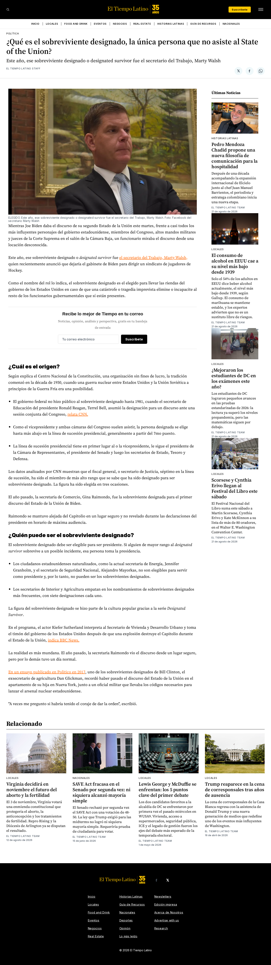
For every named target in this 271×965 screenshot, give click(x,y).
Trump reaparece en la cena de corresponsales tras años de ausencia (234, 789)
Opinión (125, 928)
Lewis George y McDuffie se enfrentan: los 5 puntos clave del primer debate (167, 789)
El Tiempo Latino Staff (23, 68)
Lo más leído (128, 936)
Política (12, 33)
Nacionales (231, 23)
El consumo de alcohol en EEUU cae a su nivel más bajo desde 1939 (234, 263)
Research (161, 928)
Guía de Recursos (203, 23)
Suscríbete (240, 9)
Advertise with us (166, 920)
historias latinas (224, 138)
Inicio (35, 23)
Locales (52, 23)
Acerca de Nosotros (168, 912)
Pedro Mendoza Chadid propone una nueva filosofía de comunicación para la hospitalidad (234, 155)
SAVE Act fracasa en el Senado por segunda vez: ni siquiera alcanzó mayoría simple (101, 792)
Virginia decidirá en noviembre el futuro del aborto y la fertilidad (31, 789)
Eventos (100, 23)
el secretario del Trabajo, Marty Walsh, (153, 257)
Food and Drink (75, 23)
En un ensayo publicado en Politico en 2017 (46, 672)
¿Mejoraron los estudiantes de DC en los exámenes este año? (233, 378)
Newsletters (162, 896)
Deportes (126, 920)
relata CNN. (77, 414)
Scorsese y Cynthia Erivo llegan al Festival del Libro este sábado (234, 488)
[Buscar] (8, 9)
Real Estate (142, 23)
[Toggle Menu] (261, 9)
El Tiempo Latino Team (228, 207)
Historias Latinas (170, 23)
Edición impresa (165, 904)
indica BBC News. (63, 640)
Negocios (120, 23)
